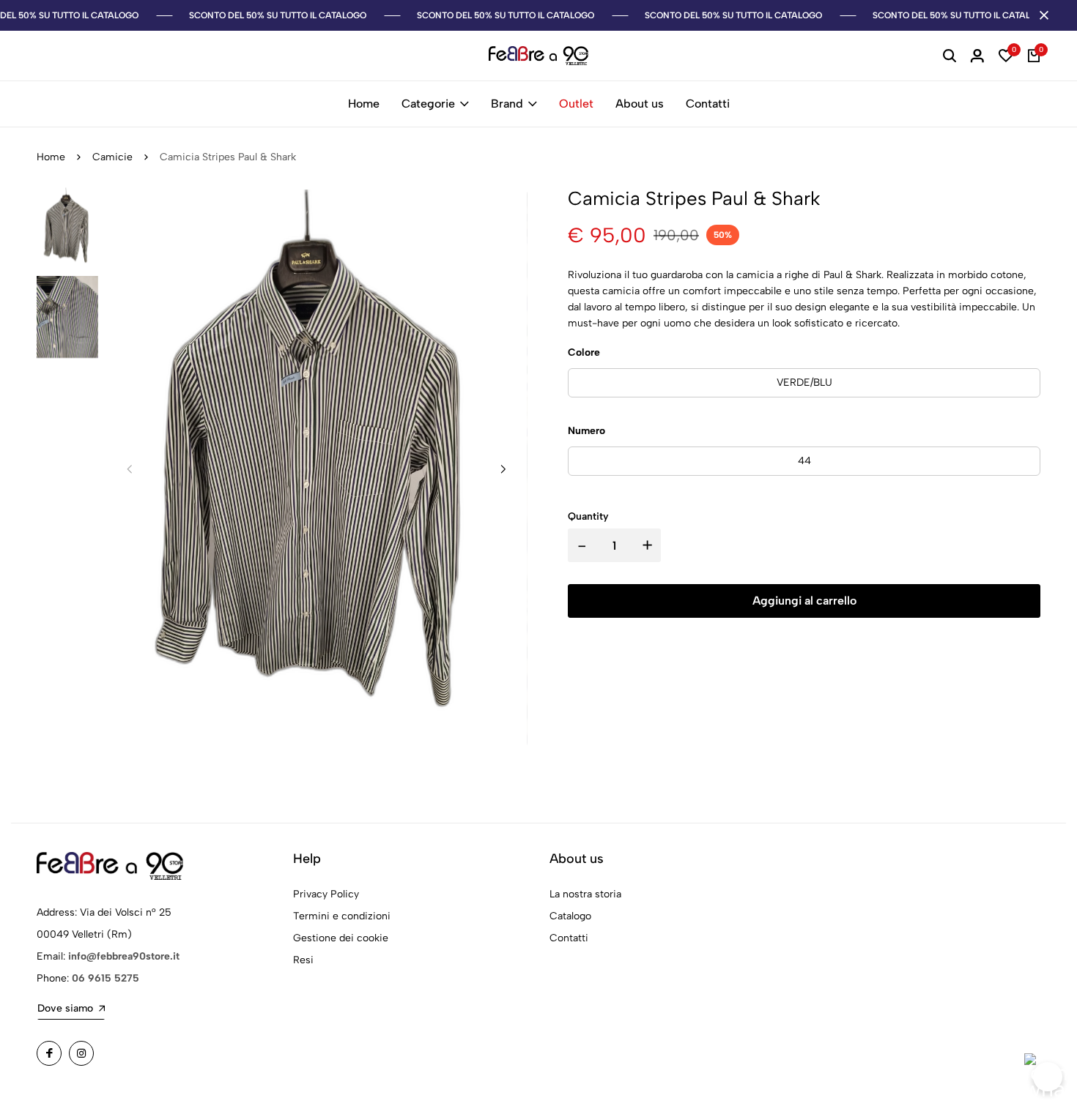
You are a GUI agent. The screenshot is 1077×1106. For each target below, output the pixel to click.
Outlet (576, 104)
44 (804, 461)
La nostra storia (585, 894)
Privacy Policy (326, 894)
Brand (507, 104)
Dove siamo (65, 1008)
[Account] (977, 55)
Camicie (112, 157)
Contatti (708, 104)
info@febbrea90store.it (124, 956)
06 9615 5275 (105, 978)
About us (639, 104)
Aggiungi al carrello (804, 601)
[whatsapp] (1047, 1076)
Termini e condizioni (342, 916)
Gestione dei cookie (340, 938)
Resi (303, 960)
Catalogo (570, 916)
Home (364, 104)
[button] (503, 469)
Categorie (428, 104)
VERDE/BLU (804, 382)
